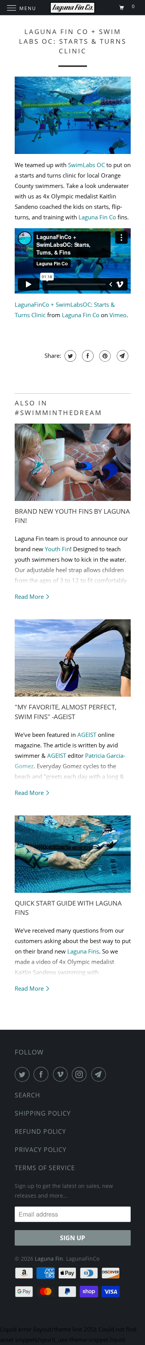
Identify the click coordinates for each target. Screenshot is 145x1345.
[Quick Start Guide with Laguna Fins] (73, 854)
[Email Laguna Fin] (100, 1074)
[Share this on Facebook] (87, 356)
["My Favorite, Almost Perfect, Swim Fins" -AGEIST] (73, 658)
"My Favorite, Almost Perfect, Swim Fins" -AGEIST (65, 711)
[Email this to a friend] (121, 356)
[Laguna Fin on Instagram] (81, 1074)
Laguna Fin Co (97, 217)
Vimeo (117, 315)
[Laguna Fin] (72, 7)
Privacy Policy (41, 1149)
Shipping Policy (43, 1113)
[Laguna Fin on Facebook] (42, 1074)
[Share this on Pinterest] (104, 356)
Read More (30, 596)
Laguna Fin (49, 1258)
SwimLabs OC (86, 165)
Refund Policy (40, 1131)
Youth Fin (57, 549)
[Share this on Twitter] (69, 356)
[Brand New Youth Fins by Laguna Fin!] (73, 462)
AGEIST (86, 734)
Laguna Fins (83, 951)
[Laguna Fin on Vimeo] (62, 1074)
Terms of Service (45, 1168)
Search (27, 1095)
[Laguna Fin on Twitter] (23, 1074)
